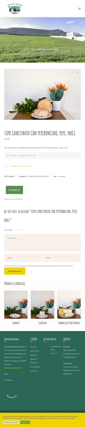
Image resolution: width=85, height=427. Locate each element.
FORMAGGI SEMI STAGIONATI (48, 49)
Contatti (33, 371)
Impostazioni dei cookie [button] (11, 422)
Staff (55, 353)
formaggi (61, 176)
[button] (77, 72)
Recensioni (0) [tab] (14, 190)
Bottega (33, 355)
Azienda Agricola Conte (13, 368)
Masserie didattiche (34, 361)
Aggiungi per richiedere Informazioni (21, 166)
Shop (33, 49)
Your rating (8, 230)
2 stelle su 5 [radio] (16, 230)
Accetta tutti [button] (25, 422)
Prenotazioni (35, 367)
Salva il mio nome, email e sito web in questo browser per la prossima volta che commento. (39, 266)
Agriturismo (34, 351)
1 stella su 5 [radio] (15, 230)
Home (26, 49)
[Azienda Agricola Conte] (15, 8)
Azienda (33, 347)
